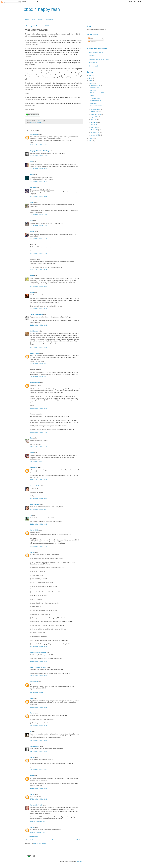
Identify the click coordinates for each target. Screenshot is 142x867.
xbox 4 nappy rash (42, 9)
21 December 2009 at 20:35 (38, 308)
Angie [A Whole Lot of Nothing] (39, 151)
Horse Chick (34, 134)
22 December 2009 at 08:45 (38, 509)
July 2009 (94, 119)
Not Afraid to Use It (36, 805)
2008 (91, 138)
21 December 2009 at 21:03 (38, 325)
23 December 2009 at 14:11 (38, 725)
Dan (31, 438)
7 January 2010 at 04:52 (37, 821)
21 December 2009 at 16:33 (38, 181)
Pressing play (93, 62)
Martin (32, 552)
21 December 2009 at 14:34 (38, 145)
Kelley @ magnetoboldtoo (38, 652)
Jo (31, 515)
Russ (32, 202)
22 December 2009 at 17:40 (38, 546)
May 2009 (94, 124)
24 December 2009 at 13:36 (38, 751)
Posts (91, 38)
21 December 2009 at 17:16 (38, 226)
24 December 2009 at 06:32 (38, 740)
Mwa (31, 698)
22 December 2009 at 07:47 (38, 461)
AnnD (32, 292)
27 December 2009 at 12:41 (38, 799)
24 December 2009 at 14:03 (38, 769)
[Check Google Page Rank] (31, 856)
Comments (93, 42)
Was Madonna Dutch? (97, 93)
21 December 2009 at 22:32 (38, 347)
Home (27, 19)
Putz (31, 220)
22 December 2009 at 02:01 (38, 377)
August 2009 (95, 117)
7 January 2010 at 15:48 (37, 832)
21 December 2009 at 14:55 (38, 156)
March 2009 (94, 130)
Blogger (79, 861)
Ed (31, 731)
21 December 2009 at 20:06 (38, 286)
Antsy (92, 95)
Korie (32, 174)
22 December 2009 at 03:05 (38, 408)
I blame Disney (94, 88)
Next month (93, 103)
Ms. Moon (33, 187)
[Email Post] (44, 120)
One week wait (93, 66)
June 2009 (94, 122)
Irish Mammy (34, 331)
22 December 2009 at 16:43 (38, 524)
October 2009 (95, 111)
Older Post (79, 840)
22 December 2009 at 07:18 (38, 447)
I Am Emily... (34, 467)
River (32, 453)
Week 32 (39, 122)
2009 (91, 83)
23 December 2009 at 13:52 (38, 707)
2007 (91, 141)
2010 (91, 80)
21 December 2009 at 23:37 (38, 364)
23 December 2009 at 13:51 (38, 692)
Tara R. (32, 231)
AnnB (32, 276)
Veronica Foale (34, 486)
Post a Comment (33, 836)
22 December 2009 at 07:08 (38, 432)
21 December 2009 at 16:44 (38, 196)
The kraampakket (95, 98)
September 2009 (96, 114)
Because (93, 90)
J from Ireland (34, 353)
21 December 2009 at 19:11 (38, 270)
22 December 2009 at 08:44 (38, 498)
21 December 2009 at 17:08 (38, 214)
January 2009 (95, 135)
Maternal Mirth (34, 746)
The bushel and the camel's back (98, 59)
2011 (91, 78)
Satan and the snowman (96, 52)
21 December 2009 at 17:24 (38, 238)
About (33, 19)
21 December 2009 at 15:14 (38, 169)
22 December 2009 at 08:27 (38, 480)
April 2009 (94, 127)
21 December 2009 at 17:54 (38, 253)
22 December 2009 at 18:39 (38, 646)
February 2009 (95, 132)
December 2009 (96, 85)
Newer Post (29, 840)
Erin (31, 162)
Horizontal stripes (95, 101)
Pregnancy (33, 122)
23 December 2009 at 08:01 (38, 676)
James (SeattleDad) (36, 314)
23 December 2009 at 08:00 (38, 661)
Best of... (40, 19)
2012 (91, 75)
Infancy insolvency (96, 106)
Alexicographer (35, 382)
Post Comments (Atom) (40, 843)
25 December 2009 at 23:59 (38, 788)
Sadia (32, 775)
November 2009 (96, 109)
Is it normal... (92, 55)
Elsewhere (49, 19)
